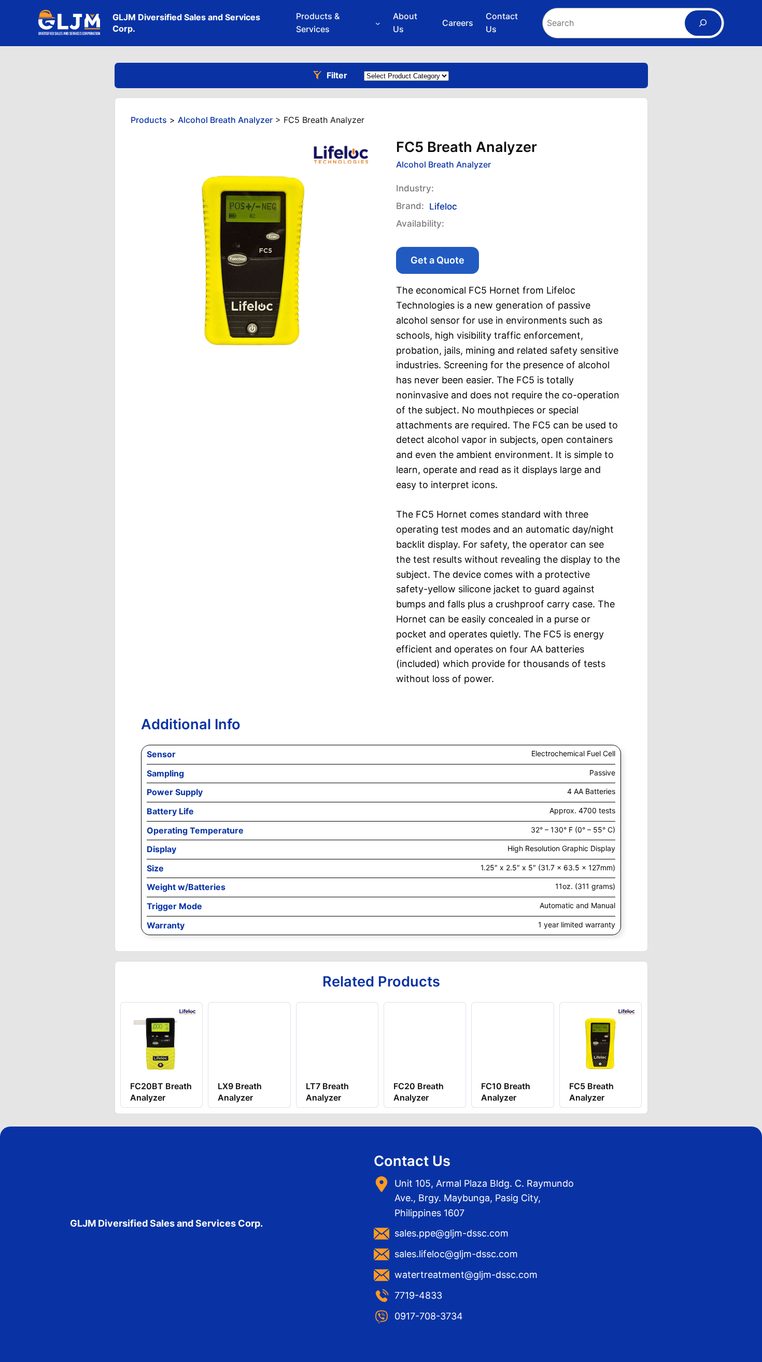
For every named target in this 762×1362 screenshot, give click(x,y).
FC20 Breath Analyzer (418, 1092)
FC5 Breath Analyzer (591, 1092)
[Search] (703, 23)
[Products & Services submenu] (377, 23)
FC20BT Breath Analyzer (161, 1092)
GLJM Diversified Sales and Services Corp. (166, 1223)
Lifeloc (443, 206)
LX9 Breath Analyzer (240, 1092)
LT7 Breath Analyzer (327, 1092)
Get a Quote (437, 260)
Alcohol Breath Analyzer (443, 164)
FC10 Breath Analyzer (505, 1092)
